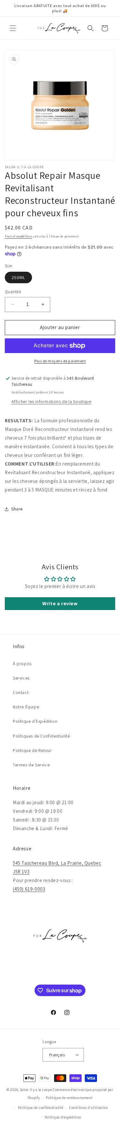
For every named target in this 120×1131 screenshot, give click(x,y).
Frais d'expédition (18, 236)
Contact (20, 692)
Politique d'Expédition (35, 721)
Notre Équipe (26, 707)
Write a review (59, 603)
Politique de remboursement (69, 1097)
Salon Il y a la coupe (36, 1089)
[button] (13, 28)
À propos (22, 663)
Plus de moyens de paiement (60, 361)
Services (21, 678)
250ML (18, 277)
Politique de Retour (32, 750)
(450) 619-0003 (29, 889)
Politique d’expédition (63, 1117)
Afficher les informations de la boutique (52, 401)
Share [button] (17, 509)
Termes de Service (31, 765)
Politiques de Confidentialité (41, 736)
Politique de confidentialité (40, 1107)
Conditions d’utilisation (88, 1107)
